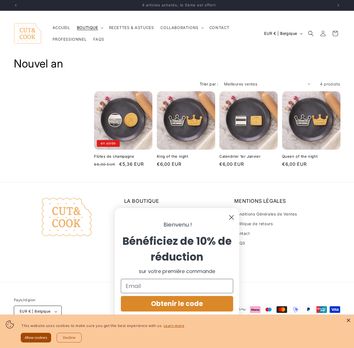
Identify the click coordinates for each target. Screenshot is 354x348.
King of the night (172, 156)
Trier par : (209, 84)
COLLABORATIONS (179, 27)
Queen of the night (300, 156)
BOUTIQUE (87, 27)
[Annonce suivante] (338, 5)
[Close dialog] (231, 217)
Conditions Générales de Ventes (265, 214)
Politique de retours (253, 223)
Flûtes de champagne (114, 156)
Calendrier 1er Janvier (240, 156)
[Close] (348, 320)
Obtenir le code (177, 303)
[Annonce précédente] (16, 5)
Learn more (174, 325)
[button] (90, 27)
